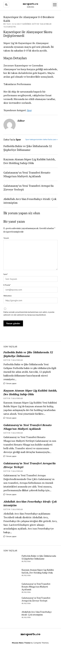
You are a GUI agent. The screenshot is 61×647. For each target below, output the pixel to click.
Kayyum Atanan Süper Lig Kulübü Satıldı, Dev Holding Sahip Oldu (30, 392)
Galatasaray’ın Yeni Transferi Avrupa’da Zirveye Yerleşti (29, 465)
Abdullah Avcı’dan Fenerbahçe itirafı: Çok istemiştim (30, 503)
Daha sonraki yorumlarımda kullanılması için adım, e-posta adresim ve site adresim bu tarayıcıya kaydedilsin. (28, 313)
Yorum (6, 238)
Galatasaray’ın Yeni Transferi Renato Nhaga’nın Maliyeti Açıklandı (27, 427)
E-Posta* (6, 285)
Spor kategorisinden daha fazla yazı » (41, 139)
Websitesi (7, 296)
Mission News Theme (21, 643)
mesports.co (30, 3)
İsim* (5, 274)
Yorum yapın (11, 383)
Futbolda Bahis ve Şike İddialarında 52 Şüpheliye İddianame (28, 354)
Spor (29, 110)
